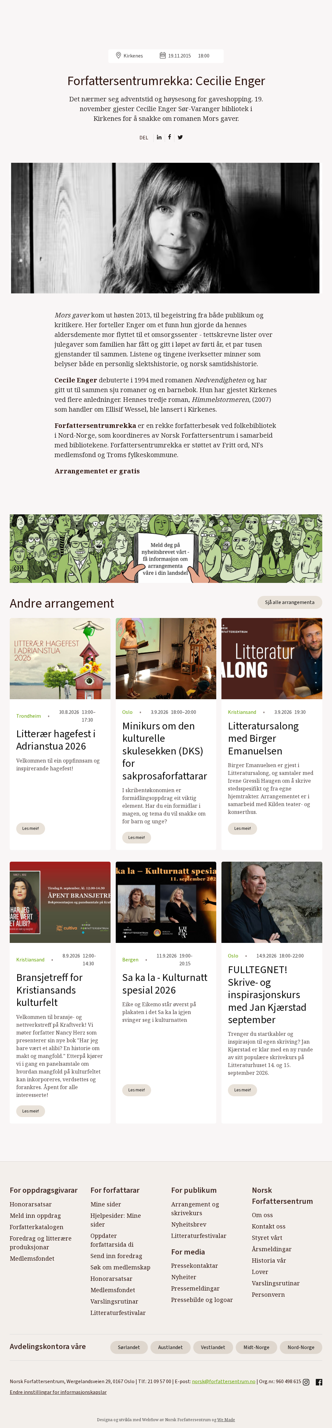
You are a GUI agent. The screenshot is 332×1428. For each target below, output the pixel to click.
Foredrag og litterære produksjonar (41, 1242)
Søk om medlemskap (120, 1267)
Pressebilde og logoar (202, 1300)
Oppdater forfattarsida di (112, 1240)
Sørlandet (129, 1347)
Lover (260, 1272)
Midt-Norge (256, 1347)
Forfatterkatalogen (37, 1227)
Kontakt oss (269, 1226)
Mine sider (105, 1204)
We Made (226, 1419)
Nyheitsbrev (188, 1224)
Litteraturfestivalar (118, 1313)
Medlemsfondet (32, 1258)
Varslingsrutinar (114, 1301)
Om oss (262, 1215)
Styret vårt (267, 1237)
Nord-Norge (301, 1347)
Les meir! (30, 828)
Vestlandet (213, 1347)
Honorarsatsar (31, 1204)
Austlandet (170, 1347)
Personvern (268, 1294)
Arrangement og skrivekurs (195, 1208)
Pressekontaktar (194, 1265)
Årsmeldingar (272, 1249)
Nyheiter (183, 1277)
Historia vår (269, 1260)
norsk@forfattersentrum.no (223, 1381)
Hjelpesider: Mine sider (115, 1220)
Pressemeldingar (195, 1288)
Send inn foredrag (116, 1256)
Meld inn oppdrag (35, 1215)
